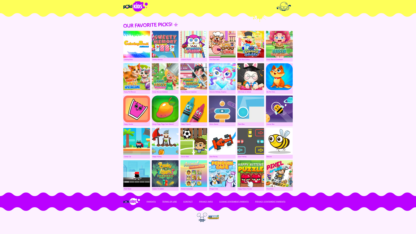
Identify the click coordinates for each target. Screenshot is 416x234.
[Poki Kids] (208, 6)
